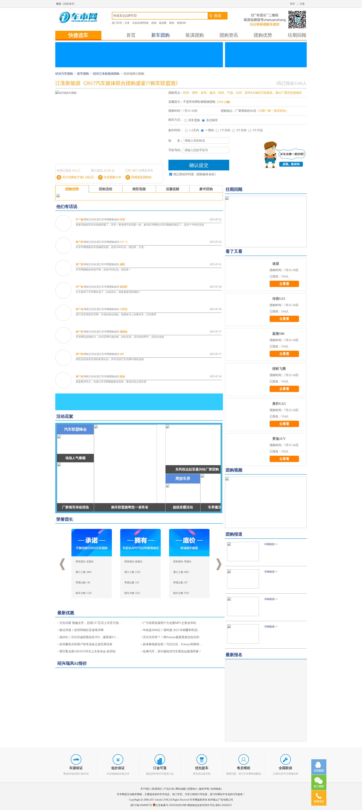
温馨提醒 (172, 189)
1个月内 (225, 130)
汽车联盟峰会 (75, 429)
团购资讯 (229, 35)
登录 (292, 3)
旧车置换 (194, 120)
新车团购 (160, 35)
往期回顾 (297, 35)
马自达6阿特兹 (140, 22)
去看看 (284, 284)
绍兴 (58, 3)
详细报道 (269, 544)
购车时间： (175, 130)
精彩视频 (139, 189)
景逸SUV (279, 438)
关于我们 (145, 788)
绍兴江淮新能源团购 (106, 73)
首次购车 (212, 120)
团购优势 (263, 35)
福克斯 (163, 22)
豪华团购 (206, 189)
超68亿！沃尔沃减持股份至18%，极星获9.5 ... (89, 637)
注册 (302, 3)
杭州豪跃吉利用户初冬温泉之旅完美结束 (85, 644)
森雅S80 (278, 333)
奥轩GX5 (279, 403)
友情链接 (216, 788)
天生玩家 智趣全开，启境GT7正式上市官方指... (90, 622)
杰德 (153, 22)
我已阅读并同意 (195, 174)
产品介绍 (169, 788)
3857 (135, 170)
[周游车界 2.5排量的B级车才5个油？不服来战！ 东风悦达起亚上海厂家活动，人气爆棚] (266, 502)
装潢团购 (194, 35)
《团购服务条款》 (205, 174)
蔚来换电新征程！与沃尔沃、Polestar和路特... (172, 644)
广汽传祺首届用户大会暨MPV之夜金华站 (169, 622)
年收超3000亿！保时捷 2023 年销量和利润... (171, 630)
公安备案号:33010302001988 (171, 805)
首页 (131, 35)
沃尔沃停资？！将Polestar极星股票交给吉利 (171, 637)
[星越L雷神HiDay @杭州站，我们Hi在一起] (266, 221)
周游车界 (182, 478)
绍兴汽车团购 (64, 73)
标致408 (181, 22)
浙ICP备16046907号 (141, 805)
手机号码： (175, 150)
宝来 (126, 22)
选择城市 (69, 3)
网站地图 (181, 788)
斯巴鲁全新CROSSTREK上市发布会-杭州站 (87, 651)
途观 (275, 263)
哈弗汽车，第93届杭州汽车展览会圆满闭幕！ (172, 651)
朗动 (171, 22)
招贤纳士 (192, 788)
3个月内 (241, 130)
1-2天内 (194, 130)
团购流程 (105, 189)
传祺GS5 (278, 298)
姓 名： (175, 140)
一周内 (209, 130)
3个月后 (258, 130)
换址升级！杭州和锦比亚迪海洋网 (81, 630)
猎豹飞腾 (279, 368)
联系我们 (157, 788)
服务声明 (204, 788)
